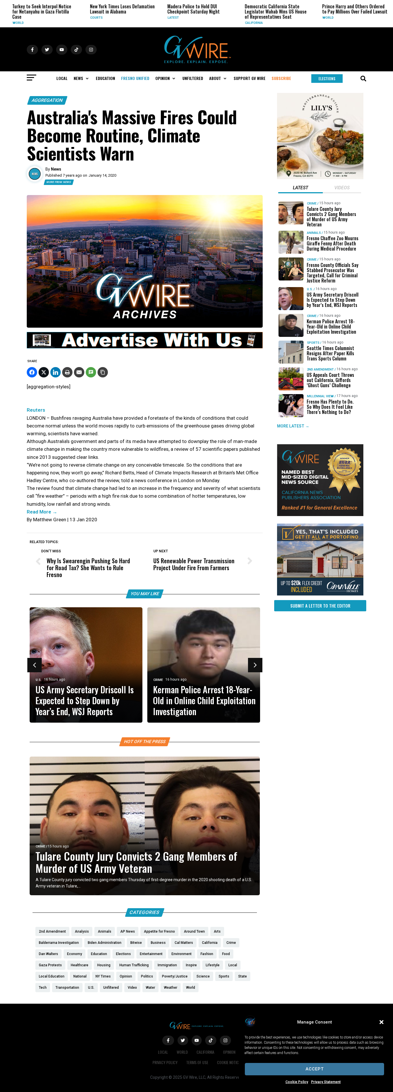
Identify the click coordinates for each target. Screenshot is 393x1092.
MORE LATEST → (293, 426)
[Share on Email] (79, 372)
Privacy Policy (165, 1062)
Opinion (229, 1052)
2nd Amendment (320, 369)
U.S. (38, 680)
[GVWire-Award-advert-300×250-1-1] (320, 514)
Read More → (42, 512)
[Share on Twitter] (44, 372)
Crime (384, 23)
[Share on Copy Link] (103, 372)
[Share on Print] (67, 372)
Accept (315, 1069)
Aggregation (47, 100)
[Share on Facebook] (32, 372)
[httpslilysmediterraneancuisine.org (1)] (320, 177)
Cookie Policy (296, 1082)
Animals (314, 233)
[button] (381, 1022)
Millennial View (320, 396)
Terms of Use (197, 1062)
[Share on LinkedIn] (55, 372)
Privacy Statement (326, 1082)
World (307, 18)
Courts (75, 18)
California (233, 23)
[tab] (300, 188)
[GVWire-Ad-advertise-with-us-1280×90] (145, 347)
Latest (152, 18)
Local (163, 1052)
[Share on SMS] (91, 372)
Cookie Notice (229, 1062)
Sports (313, 343)
